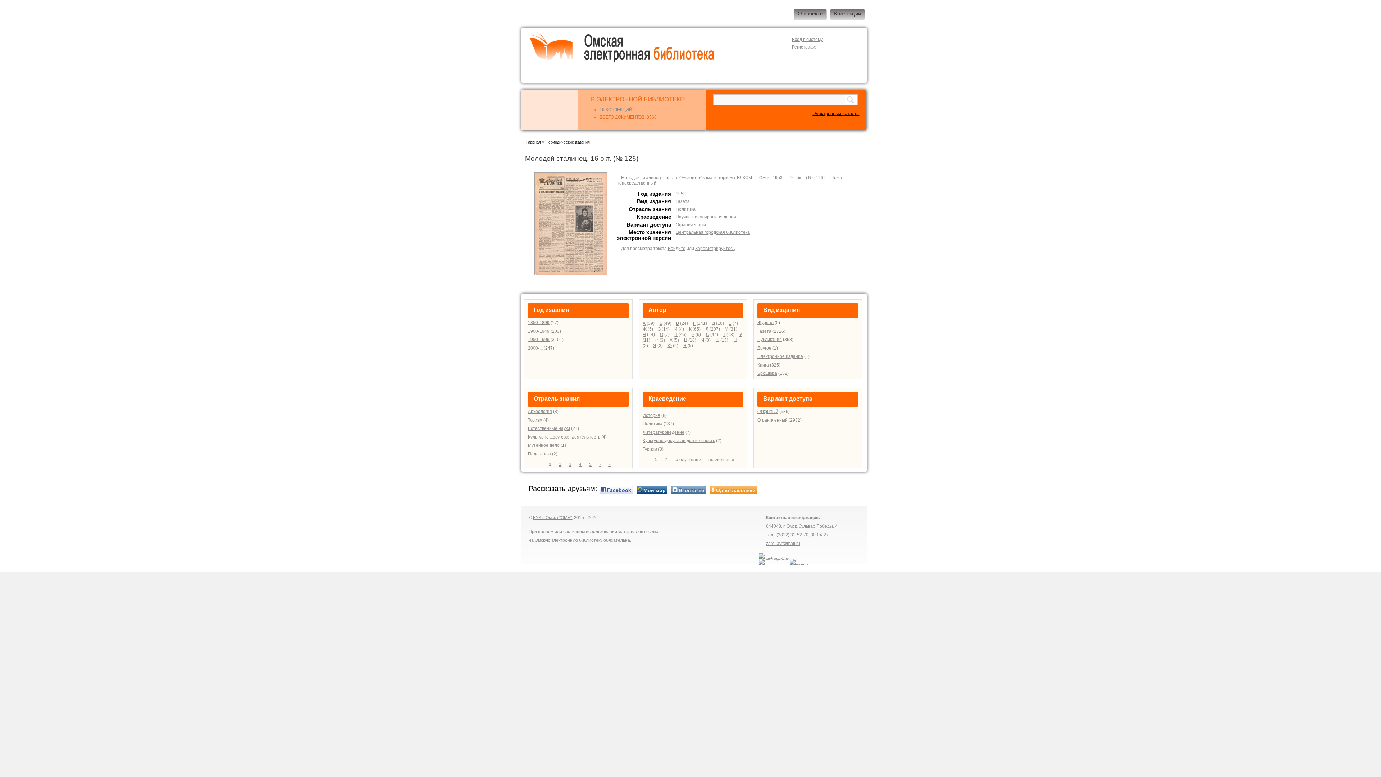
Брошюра (767, 373)
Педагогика (539, 453)
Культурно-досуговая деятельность (564, 437)
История (651, 415)
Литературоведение (663, 432)
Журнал (765, 322)
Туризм (535, 420)
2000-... (535, 348)
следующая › (688, 459)
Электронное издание (780, 356)
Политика (652, 423)
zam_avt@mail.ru (783, 543)
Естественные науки (549, 428)
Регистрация (805, 47)
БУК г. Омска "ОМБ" (552, 517)
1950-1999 (539, 339)
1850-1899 (539, 322)
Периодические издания (568, 142)
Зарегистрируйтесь (715, 248)
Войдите (676, 248)
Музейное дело (544, 445)
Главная (533, 142)
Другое (764, 348)
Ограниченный (772, 420)
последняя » (721, 459)
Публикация (769, 339)
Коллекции (847, 14)
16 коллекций (616, 109)
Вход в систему (807, 39)
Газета (764, 331)
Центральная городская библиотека (713, 232)
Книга (763, 365)
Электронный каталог (835, 113)
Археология (540, 411)
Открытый (767, 411)
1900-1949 (539, 331)
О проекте (810, 14)
